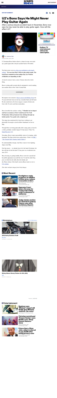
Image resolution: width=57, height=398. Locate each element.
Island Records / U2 (7, 132)
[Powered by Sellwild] (35, 298)
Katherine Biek (10, 56)
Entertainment (7, 12)
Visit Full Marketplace (32, 220)
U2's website (5, 164)
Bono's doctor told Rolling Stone (25, 98)
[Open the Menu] (2, 2)
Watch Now (51, 2)
